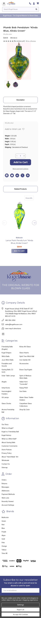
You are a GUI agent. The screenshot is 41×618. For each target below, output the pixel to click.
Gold (3, 539)
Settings (20, 605)
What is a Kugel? (8, 428)
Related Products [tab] (20, 189)
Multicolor (5, 517)
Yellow (4, 550)
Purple (4, 532)
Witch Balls (6, 356)
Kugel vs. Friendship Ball (10, 432)
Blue (3, 528)
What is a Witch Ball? (9, 439)
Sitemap (5, 468)
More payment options (20, 169)
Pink (3, 543)
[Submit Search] (36, 9)
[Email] (12, 175)
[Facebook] (7, 175)
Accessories (24, 364)
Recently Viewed (7, 501)
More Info (30, 198)
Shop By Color (24, 410)
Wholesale (5, 460)
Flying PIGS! (23, 388)
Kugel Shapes (6, 353)
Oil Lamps (5, 397)
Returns (4, 484)
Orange (4, 546)
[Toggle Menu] (4, 3)
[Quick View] (31, 198)
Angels (4, 382)
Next (34, 222)
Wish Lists (5, 498)
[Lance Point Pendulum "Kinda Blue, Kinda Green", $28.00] (19, 215)
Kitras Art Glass (25, 347)
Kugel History (6, 435)
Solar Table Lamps (8, 376)
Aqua (3, 535)
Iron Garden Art (25, 360)
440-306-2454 (10, 320)
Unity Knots (6, 388)
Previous (4, 222)
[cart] (38, 3)
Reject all (20, 609)
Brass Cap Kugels (25, 370)
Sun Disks (22, 391)
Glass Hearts (24, 353)
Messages (5, 487)
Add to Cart (19, 251)
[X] (22, 175)
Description (21, 100)
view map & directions (13, 329)
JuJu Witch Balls (7, 360)
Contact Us (6, 464)
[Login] (34, 3)
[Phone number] (31, 3)
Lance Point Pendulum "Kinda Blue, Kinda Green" (19, 241)
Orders (4, 480)
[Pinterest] (28, 175)
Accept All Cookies (20, 614)
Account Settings (8, 505)
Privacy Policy (6, 453)
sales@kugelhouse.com (13, 324)
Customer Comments (9, 446)
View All (4, 553)
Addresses (5, 491)
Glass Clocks (6, 403)
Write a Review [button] (31, 41)
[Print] (17, 175)
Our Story (5, 424)
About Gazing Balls (8, 442)
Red (3, 525)
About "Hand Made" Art (10, 457)
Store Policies (7, 450)
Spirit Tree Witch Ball (26, 356)
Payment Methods (8, 494)
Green (4, 521)
